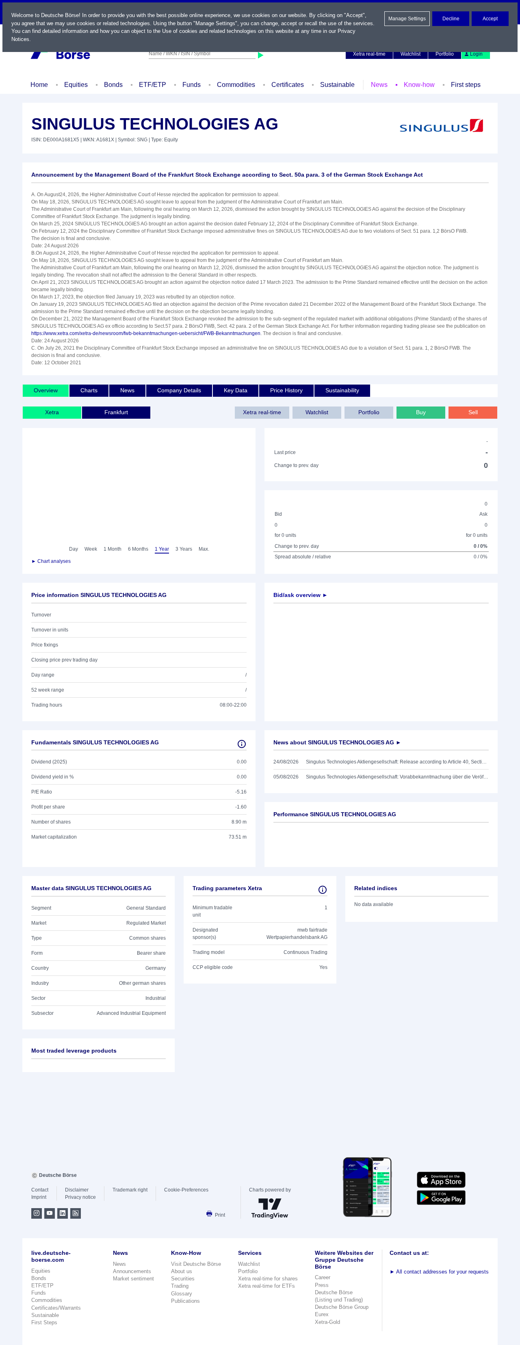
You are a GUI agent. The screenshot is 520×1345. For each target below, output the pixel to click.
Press (322, 1285)
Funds (191, 84)
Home (39, 84)
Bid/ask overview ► (300, 595)
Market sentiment (133, 1279)
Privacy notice (80, 1197)
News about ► (337, 742)
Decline (450, 19)
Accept (490, 19)
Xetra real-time (369, 54)
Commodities (236, 84)
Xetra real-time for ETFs (266, 1286)
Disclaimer (77, 1190)
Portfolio (445, 54)
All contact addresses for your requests (439, 1272)
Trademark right (130, 1190)
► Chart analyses (51, 561)
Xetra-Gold (327, 1322)
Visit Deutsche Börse (196, 1264)
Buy (421, 412)
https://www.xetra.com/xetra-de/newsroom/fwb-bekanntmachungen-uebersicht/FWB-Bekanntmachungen (145, 333)
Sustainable (337, 84)
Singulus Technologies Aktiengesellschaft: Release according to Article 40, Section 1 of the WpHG (397, 762)
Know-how (419, 84)
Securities (183, 1279)
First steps (466, 84)
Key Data (235, 390)
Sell (473, 412)
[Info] (242, 744)
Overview (46, 390)
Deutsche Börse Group (341, 1307)
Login (476, 54)
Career (322, 1277)
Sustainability (342, 390)
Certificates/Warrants (56, 1308)
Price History (286, 390)
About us (181, 1271)
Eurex (322, 1314)
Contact (39, 1190)
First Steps (44, 1322)
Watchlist (410, 54)
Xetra (52, 412)
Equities (76, 84)
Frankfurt (116, 412)
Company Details (179, 390)
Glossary (181, 1294)
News (379, 84)
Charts (89, 390)
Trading (179, 1286)
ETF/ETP (152, 84)
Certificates (287, 84)
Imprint (38, 1197)
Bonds (113, 84)
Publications (185, 1301)
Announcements (132, 1271)
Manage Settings (407, 19)
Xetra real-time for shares (268, 1279)
